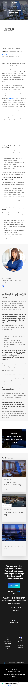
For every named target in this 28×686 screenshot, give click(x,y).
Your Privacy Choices (11, 683)
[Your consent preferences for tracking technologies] (2, 683)
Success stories (14, 7)
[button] (4, 2)
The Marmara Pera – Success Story (14, 438)
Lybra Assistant (11, 98)
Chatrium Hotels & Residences (9, 54)
